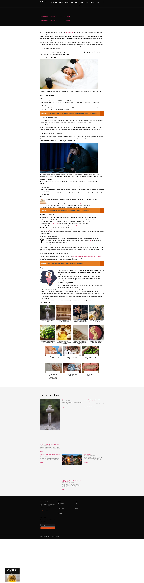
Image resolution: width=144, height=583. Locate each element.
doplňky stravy (79, 279)
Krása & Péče (60, 506)
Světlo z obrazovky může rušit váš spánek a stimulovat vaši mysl (86, 256)
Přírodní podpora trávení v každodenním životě (49, 444)
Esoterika (61, 2)
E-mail (41, 523)
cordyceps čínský (78, 225)
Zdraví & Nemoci (61, 503)
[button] (103, 2)
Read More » (42, 451)
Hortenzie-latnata (65, 399)
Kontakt (76, 506)
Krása (72, 2)
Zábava (97, 2)
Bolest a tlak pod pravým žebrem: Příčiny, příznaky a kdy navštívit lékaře (92, 400)
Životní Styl (60, 513)
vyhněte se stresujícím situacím (56, 230)
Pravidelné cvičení (55, 223)
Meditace (49, 192)
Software (92, 2)
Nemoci (81, 2)
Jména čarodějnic (87, 454)
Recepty (86, 2)
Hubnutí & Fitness (61, 508)
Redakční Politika (78, 511)
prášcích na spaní (70, 32)
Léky (76, 2)
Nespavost (42, 107)
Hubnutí (67, 2)
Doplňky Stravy (54, 2)
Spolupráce (77, 508)
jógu (90, 240)
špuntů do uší (78, 203)
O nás (76, 503)
